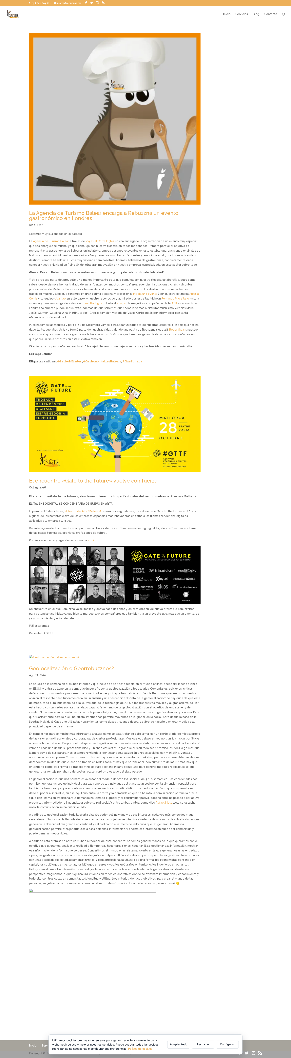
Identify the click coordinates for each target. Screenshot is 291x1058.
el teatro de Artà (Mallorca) (83, 511)
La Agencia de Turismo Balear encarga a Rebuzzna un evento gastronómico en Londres (103, 215)
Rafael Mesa (164, 802)
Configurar (227, 1044)
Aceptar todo (178, 1044)
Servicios (241, 14)
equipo (121, 303)
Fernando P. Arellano (175, 298)
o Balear (63, 241)
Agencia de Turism (45, 241)
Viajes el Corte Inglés (100, 241)
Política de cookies (140, 1048)
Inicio (226, 14)
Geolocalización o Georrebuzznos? (71, 668)
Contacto (270, 14)
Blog (256, 14)
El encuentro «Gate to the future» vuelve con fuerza (93, 481)
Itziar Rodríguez (93, 303)
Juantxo (60, 298)
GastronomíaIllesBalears (102, 361)
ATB (174, 303)
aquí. (91, 540)
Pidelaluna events (145, 293)
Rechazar (203, 1044)
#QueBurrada (132, 361)
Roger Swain (177, 329)
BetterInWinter (69, 361)
